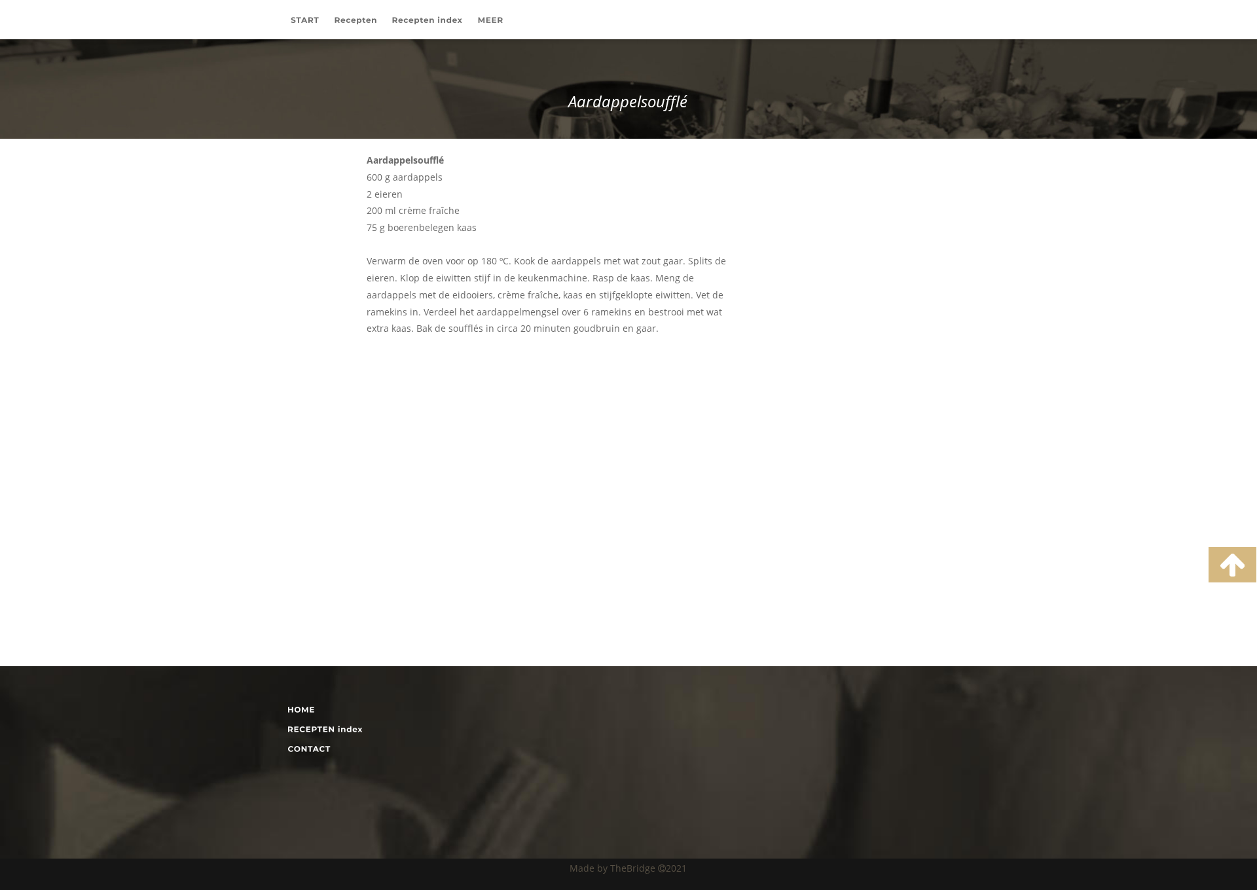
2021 (676, 868)
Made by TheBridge (614, 868)
